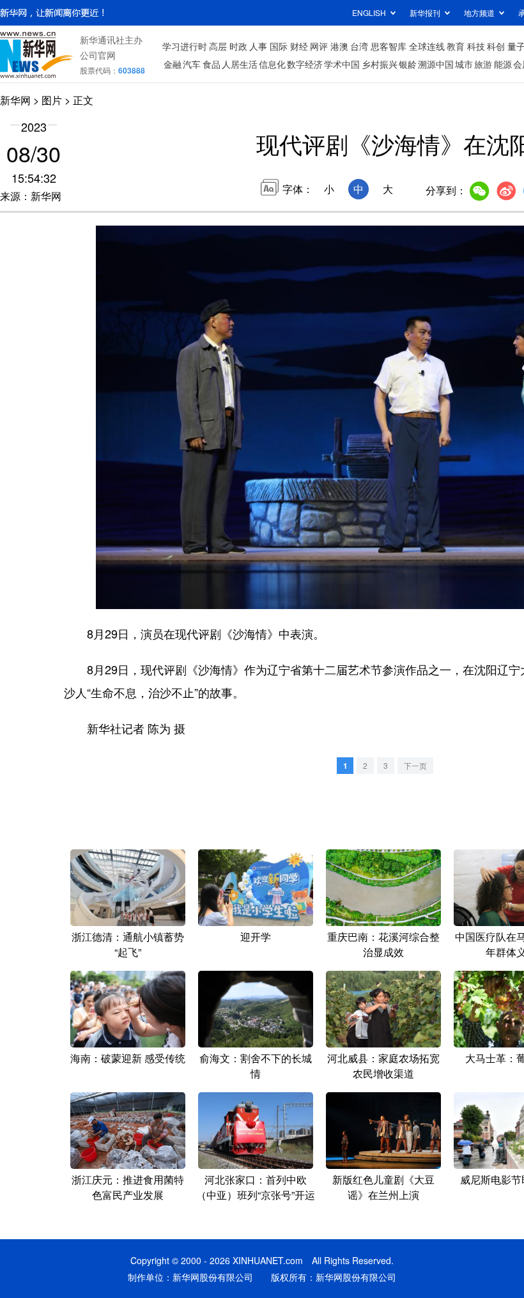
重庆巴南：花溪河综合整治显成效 (383, 944)
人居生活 (240, 64)
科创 (496, 46)
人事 (258, 46)
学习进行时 (184, 46)
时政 (238, 46)
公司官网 (98, 55)
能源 (503, 64)
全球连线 (427, 46)
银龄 (408, 64)
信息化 (272, 64)
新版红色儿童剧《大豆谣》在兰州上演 (383, 1187)
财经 (299, 46)
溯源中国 (436, 64)
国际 (279, 46)
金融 (172, 64)
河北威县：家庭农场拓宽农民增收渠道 (383, 1066)
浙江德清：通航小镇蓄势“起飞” (128, 944)
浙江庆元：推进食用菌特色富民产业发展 (128, 1187)
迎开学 (255, 936)
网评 (319, 46)
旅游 (483, 64)
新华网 (15, 100)
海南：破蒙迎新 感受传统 (127, 1058)
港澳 (339, 46)
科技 (476, 46)
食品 (211, 64)
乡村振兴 (379, 64)
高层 (218, 46)
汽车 (192, 64)
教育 (456, 46)
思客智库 (388, 46)
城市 (464, 64)
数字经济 (305, 64)
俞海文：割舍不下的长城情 (255, 1066)
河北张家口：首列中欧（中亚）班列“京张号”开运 (255, 1187)
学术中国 (342, 64)
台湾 (359, 46)
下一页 (415, 765)
